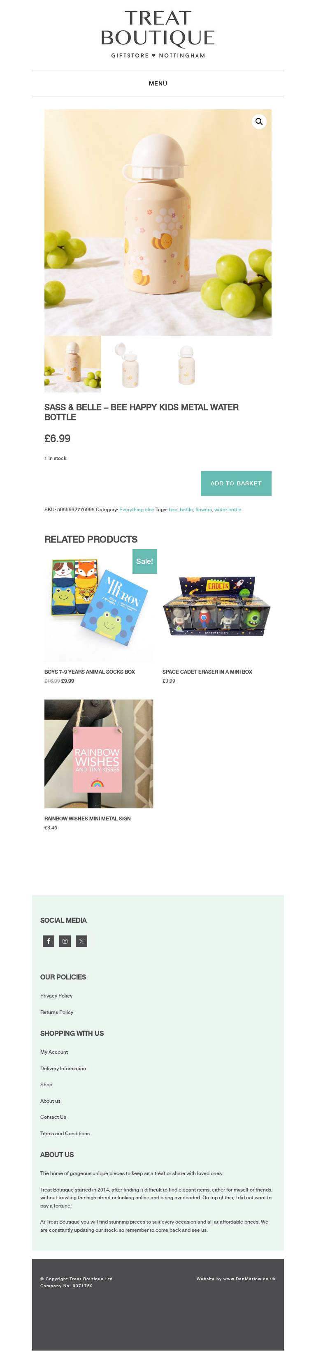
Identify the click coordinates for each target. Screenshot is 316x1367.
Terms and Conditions (65, 1133)
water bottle (228, 510)
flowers (203, 510)
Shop (46, 1085)
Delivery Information (63, 1068)
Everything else (136, 510)
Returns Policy (56, 1012)
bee (173, 510)
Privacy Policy (56, 996)
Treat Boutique (158, 34)
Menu (158, 83)
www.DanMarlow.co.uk (249, 1278)
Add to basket (236, 483)
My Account (54, 1052)
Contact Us (53, 1117)
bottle (186, 510)
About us (50, 1101)
